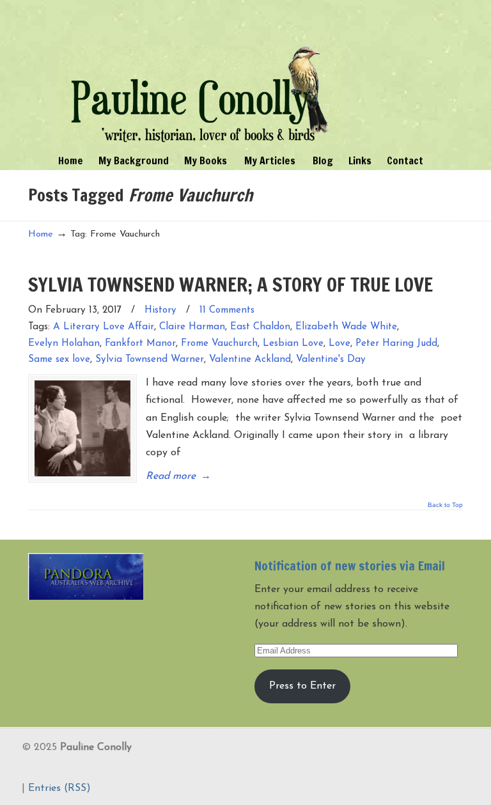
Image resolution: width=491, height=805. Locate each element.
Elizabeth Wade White (346, 327)
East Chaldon (260, 327)
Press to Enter (302, 686)
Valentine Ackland (250, 359)
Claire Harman (192, 327)
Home (40, 234)
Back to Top (445, 505)
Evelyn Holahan (64, 343)
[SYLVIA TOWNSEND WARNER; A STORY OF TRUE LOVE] (82, 428)
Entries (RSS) (59, 788)
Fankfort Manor (140, 343)
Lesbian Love (293, 343)
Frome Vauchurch (219, 343)
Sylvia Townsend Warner (149, 359)
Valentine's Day (331, 359)
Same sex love (59, 359)
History (160, 310)
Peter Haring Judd (396, 343)
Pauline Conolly (200, 74)
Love (339, 343)
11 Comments (226, 310)
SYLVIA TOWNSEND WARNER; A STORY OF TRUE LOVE (230, 284)
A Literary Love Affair (103, 327)
